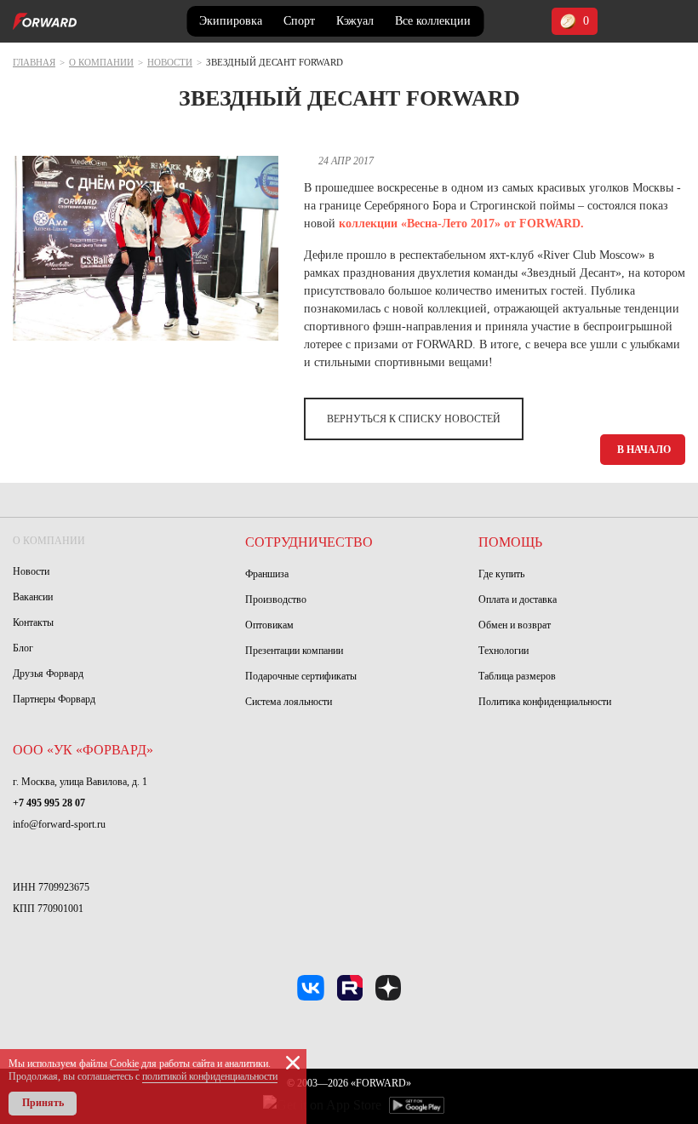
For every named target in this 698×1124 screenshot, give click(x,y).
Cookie (124, 1064)
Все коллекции (433, 20)
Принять (43, 1103)
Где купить (501, 574)
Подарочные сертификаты (301, 676)
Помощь (510, 542)
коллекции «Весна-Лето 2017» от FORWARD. (461, 223)
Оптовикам (269, 625)
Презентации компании (294, 651)
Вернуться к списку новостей (414, 419)
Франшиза (267, 574)
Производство (275, 599)
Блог (23, 648)
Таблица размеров (517, 676)
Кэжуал (355, 20)
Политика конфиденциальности (544, 702)
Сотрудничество (309, 542)
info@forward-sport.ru (59, 824)
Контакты (33, 622)
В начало (644, 450)
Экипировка (230, 20)
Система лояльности (288, 702)
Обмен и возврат (514, 625)
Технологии (503, 651)
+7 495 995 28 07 (49, 803)
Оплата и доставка (517, 599)
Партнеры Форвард (54, 699)
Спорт (299, 20)
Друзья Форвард (48, 674)
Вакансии (33, 597)
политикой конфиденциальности (209, 1076)
